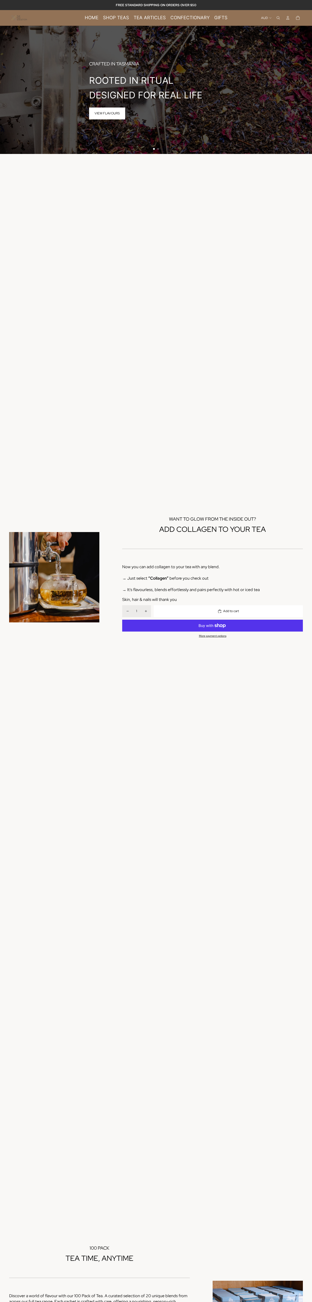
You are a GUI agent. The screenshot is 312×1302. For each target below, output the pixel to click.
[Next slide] (306, 90)
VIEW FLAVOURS (107, 113)
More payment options (212, 636)
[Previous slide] (5, 90)
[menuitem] (91, 18)
